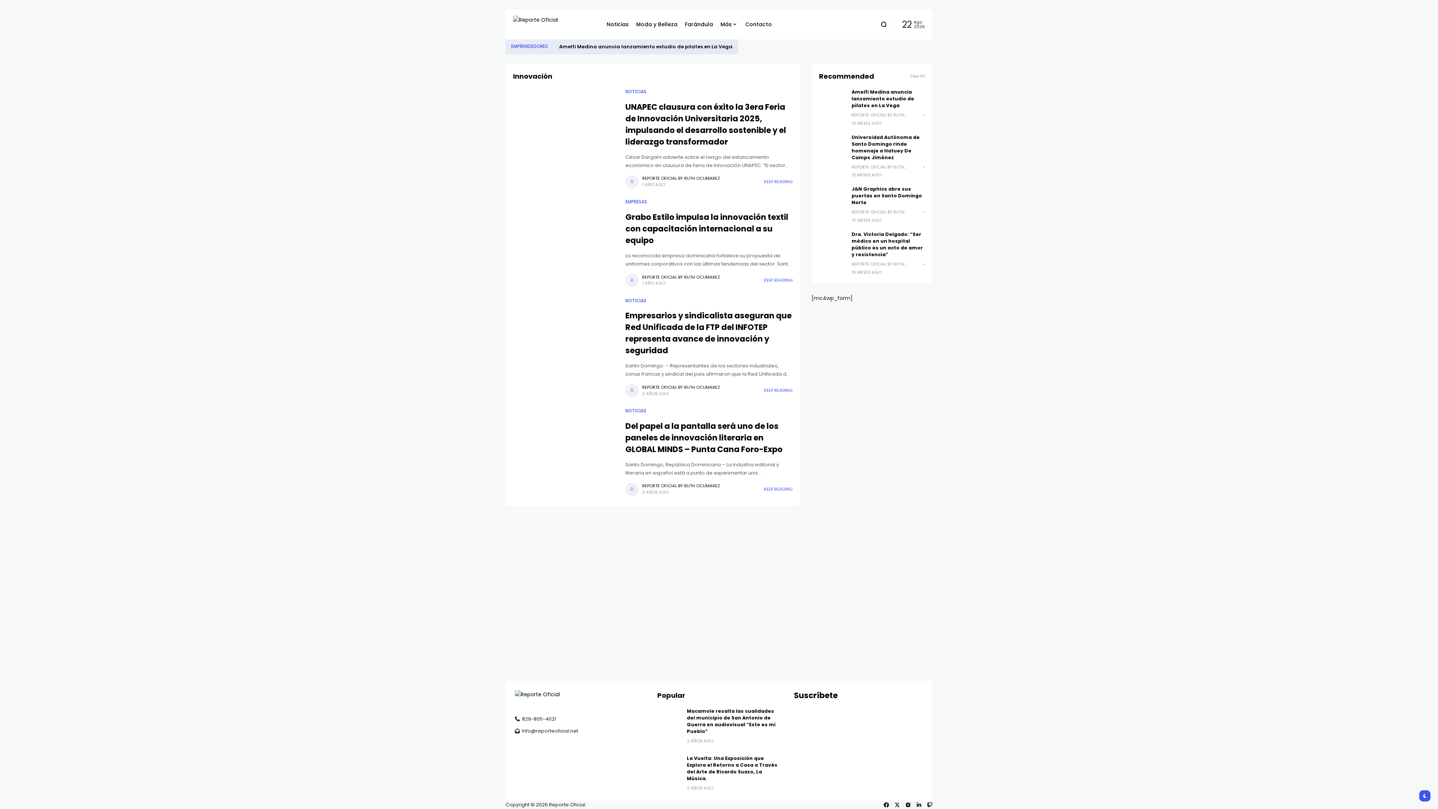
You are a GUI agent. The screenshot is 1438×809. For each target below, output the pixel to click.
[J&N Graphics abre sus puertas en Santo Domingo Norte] (832, 199)
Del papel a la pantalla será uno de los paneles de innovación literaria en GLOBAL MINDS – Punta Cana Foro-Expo (704, 438)
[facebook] (886, 805)
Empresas (636, 202)
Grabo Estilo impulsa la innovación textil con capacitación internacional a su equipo (706, 229)
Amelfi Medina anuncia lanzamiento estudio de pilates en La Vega (645, 46)
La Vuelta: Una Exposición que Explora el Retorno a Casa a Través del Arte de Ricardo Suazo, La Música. (732, 768)
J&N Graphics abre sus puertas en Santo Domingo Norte (887, 196)
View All (917, 76)
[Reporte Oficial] (554, 24)
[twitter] (897, 805)
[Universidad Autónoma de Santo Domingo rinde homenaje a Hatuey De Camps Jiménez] (832, 147)
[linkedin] (919, 805)
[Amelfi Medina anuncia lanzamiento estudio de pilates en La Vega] (553, 47)
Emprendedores (529, 46)
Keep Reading (778, 182)
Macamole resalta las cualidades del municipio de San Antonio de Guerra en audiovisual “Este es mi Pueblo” (731, 721)
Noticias (635, 92)
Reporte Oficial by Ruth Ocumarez (681, 178)
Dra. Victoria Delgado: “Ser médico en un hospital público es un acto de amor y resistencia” (887, 244)
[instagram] (908, 805)
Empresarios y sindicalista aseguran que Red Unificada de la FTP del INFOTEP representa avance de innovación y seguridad (708, 333)
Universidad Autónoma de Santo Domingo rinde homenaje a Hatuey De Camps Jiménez (886, 147)
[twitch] (929, 805)
